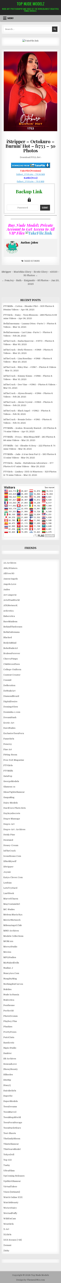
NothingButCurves (13, 984)
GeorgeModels (11, 781)
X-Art (6, 1229)
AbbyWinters (10, 568)
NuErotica (8, 1000)
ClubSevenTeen (11, 664)
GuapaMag (8, 797)
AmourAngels (10, 579)
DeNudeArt (9, 691)
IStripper (8, 866)
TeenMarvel (9, 1112)
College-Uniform (12, 669)
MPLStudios (9, 957)
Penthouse (9, 1005)
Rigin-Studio (9, 1048)
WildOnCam (9, 1218)
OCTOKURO (35, 260)
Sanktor (7, 1053)
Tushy (6, 1165)
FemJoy (7, 744)
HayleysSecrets (11, 813)
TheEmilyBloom (11, 1138)
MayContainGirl (11, 904)
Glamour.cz (9, 786)
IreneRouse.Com (12, 856)
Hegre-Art (8, 824)
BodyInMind (9, 643)
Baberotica (9, 616)
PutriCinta (8, 1037)
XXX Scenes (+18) (12, 1240)
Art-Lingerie (10, 595)
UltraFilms (9, 1170)
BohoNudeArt (10, 648)
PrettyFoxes (9, 1032)
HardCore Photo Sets (14, 808)
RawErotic (8, 1042)
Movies (7, 952)
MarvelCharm (10, 898)
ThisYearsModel (11, 1149)
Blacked (7, 637)
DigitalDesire (10, 701)
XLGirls (7, 1234)
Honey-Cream (10, 845)
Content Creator (11, 675)
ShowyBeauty (10, 1069)
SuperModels (10, 1101)
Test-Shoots (9, 1133)
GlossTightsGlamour (14, 792)
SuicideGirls (9, 1090)
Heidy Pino (9, 834)
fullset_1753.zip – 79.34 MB (30, 174)
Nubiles (7, 989)
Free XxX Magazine (13, 760)
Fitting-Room (10, 754)
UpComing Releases (14, 1176)
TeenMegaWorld (12, 1117)
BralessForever (11, 653)
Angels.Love (9, 584)
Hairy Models (10, 803)
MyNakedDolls (11, 962)
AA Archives (9, 563)
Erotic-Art (8, 723)
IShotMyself (9, 861)
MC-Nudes (9, 909)
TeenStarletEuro (12, 1128)
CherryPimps (10, 659)
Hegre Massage (11, 818)
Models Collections (13, 936)
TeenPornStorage (12, 1122)
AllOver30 (8, 573)
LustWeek (8, 893)
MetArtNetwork (11, 920)
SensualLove (10, 1064)
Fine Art (7, 749)
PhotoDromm (10, 1016)
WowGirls (8, 1224)
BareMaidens (10, 621)
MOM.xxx (8, 941)
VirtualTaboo (10, 1186)
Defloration (9, 685)
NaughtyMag (10, 978)
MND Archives (11, 930)
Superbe (8, 1096)
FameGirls (8, 738)
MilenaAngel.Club (12, 925)
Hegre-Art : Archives (14, 829)
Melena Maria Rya (12, 914)
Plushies (7, 1026)
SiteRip (7, 1080)
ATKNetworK (10, 605)
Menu (10, 18)
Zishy (6, 1250)
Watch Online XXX (13, 1197)
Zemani (7, 1245)
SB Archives (9, 1058)
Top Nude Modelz (30, 4)
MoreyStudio (10, 946)
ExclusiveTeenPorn (13, 733)
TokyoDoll (8, 1154)
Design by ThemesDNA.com (30, 1280)
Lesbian (7, 883)
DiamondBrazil (11, 696)
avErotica (8, 611)
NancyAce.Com (11, 973)
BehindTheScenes (12, 626)
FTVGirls (8, 765)
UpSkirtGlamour (12, 1181)
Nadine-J (8, 968)
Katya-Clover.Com (13, 877)
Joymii (7, 872)
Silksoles (8, 1074)
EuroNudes (9, 728)
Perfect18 (8, 1010)
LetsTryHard (10, 888)
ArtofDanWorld (11, 600)
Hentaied (8, 840)
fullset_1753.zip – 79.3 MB (30, 181)
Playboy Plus (10, 1021)
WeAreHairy (10, 1208)
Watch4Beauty (10, 1202)
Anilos (6, 589)
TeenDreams (10, 1106)
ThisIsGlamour (11, 1144)
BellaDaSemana (11, 632)
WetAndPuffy (10, 1213)
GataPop (7, 776)
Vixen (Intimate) (11, 1192)
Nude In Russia (11, 994)
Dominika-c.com (11, 712)
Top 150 (7, 1160)
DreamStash (9, 717)
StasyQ (7, 1085)
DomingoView (10, 706)
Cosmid (7, 680)
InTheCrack (9, 850)
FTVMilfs (8, 771)
